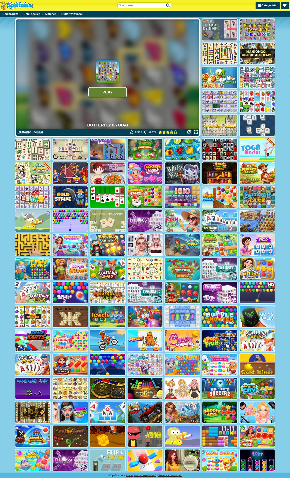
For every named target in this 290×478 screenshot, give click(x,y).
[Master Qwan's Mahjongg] (33, 149)
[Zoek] (168, 5)
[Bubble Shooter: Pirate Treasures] (33, 436)
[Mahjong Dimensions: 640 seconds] (220, 268)
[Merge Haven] (70, 268)
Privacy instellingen (170, 475)
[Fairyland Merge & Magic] (70, 244)
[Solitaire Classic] (107, 197)
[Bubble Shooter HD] (257, 292)
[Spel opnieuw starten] (188, 132)
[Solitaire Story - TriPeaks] (107, 412)
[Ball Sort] (257, 460)
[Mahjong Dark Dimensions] (220, 292)
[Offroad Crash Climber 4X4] (145, 412)
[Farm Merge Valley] (182, 221)
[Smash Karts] (33, 340)
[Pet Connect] (257, 77)
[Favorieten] (285, 5)
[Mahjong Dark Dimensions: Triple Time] (145, 221)
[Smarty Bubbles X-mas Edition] (107, 364)
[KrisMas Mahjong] (145, 268)
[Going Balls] (257, 316)
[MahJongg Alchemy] (257, 53)
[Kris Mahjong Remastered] (33, 316)
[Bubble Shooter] (70, 221)
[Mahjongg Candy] (182, 340)
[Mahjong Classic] (107, 221)
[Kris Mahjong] (70, 388)
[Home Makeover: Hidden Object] (182, 460)
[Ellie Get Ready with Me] (257, 412)
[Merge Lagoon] (182, 244)
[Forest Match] (220, 412)
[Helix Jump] (145, 460)
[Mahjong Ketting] (220, 125)
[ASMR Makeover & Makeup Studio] (145, 244)
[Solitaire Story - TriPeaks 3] (33, 292)
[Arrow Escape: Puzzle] (33, 244)
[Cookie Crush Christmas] (220, 364)
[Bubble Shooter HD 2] (70, 292)
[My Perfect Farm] (257, 173)
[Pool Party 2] (33, 460)
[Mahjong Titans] (220, 53)
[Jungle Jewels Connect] (145, 149)
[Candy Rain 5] (70, 340)
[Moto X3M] (107, 340)
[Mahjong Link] (107, 292)
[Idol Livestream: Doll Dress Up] (182, 388)
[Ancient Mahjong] (70, 149)
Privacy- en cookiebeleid (141, 475)
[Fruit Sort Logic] (220, 173)
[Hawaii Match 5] (257, 436)
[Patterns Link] (257, 197)
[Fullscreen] (195, 132)
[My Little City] (257, 388)
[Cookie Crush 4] (220, 460)
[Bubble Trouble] (145, 436)
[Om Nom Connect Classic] (220, 77)
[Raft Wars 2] (33, 221)
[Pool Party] (182, 364)
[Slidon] (257, 125)
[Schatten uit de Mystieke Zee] (257, 221)
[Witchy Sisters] (182, 173)
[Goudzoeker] (257, 364)
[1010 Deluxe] (182, 197)
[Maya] (107, 388)
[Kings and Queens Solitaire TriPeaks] (257, 244)
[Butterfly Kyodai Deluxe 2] (107, 149)
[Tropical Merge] (182, 268)
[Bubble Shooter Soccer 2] (220, 388)
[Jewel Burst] (145, 388)
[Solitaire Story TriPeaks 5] (33, 364)
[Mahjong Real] (70, 316)
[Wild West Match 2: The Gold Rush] (70, 364)
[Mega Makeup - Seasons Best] (70, 412)
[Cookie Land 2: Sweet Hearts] (145, 173)
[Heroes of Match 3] (145, 316)
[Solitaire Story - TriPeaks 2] (220, 221)
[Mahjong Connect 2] (33, 412)
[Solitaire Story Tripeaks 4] (257, 340)
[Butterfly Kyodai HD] (220, 29)
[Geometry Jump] (33, 388)
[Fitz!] (182, 316)
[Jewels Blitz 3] (107, 316)
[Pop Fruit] (220, 340)
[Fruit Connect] (257, 101)
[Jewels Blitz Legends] (182, 292)
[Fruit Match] (220, 197)
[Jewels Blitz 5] (107, 244)
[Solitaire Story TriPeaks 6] (107, 268)
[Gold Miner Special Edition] (107, 436)
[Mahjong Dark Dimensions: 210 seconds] (70, 460)
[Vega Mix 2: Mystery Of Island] (220, 244)
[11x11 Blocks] (220, 436)
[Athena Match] (257, 268)
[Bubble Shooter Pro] (220, 316)
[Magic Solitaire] (182, 412)
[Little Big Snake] (70, 436)
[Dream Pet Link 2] (145, 364)
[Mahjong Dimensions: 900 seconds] (145, 292)
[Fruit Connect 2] (182, 149)
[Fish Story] (33, 268)
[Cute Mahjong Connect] (33, 173)
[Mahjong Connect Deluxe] (33, 197)
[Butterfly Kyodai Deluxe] (257, 29)
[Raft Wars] (182, 436)
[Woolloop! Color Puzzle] (145, 340)
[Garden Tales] (145, 197)
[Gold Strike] (70, 197)
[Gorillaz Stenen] (220, 149)
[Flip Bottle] (107, 460)
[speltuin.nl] (16, 5)
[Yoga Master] (257, 149)
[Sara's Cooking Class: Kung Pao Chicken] (107, 173)
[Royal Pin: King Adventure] (70, 173)
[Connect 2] (220, 101)
